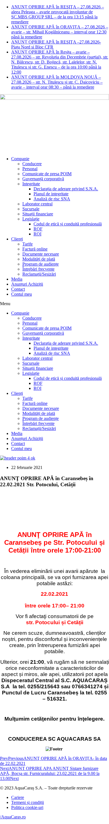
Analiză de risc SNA (52, 198)
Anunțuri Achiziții (27, 284)
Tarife (27, 244)
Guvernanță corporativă (43, 178)
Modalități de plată (38, 259)
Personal (29, 168)
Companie (20, 158)
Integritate (31, 183)
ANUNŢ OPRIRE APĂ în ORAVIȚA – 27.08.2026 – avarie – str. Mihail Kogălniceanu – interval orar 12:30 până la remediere (59, 32)
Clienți (17, 239)
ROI (37, 234)
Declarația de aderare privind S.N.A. (66, 188)
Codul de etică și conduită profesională (68, 224)
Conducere (32, 163)
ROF (38, 229)
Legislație (30, 219)
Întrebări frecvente (38, 269)
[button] (54, 303)
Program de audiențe (40, 264)
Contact (18, 289)
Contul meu (21, 294)
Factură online (35, 249)
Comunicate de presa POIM (47, 173)
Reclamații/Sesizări (39, 274)
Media (16, 279)
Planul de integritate (51, 193)
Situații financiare (37, 214)
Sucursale (30, 208)
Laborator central (37, 203)
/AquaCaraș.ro (13, 817)
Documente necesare (40, 254)
